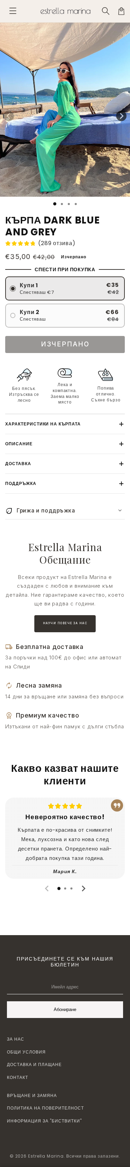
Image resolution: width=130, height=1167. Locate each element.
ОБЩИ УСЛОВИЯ (26, 1052)
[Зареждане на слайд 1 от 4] (75, 204)
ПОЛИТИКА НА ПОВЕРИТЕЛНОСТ (45, 1108)
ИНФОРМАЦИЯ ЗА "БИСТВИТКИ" (44, 1121)
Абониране (65, 1009)
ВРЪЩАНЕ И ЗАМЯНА (32, 1095)
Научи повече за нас (65, 623)
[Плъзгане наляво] (8, 116)
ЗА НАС (15, 1039)
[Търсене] (106, 11)
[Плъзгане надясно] (121, 116)
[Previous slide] (47, 888)
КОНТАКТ (17, 1077)
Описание (19, 444)
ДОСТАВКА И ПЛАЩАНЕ (34, 1064)
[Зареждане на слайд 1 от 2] (61, 204)
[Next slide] (83, 888)
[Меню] (12, 11)
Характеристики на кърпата (43, 424)
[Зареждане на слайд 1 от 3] (68, 204)
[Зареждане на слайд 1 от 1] (54, 203)
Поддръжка (20, 483)
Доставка (18, 464)
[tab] (59, 888)
